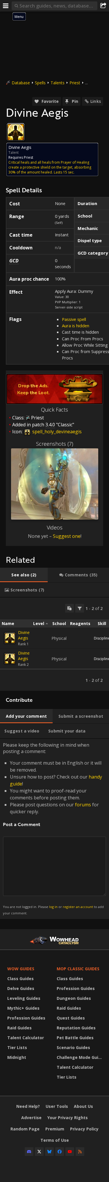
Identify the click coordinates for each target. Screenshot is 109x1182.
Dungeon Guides (74, 998)
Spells (40, 82)
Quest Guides (71, 1018)
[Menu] (6, 6)
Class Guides (20, 978)
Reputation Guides (76, 1028)
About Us (83, 1106)
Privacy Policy (84, 1129)
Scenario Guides (73, 1047)
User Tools (57, 1106)
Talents (58, 82)
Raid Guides (19, 1028)
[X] (39, 1151)
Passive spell (74, 319)
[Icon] (16, 132)
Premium (54, 1129)
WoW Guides (20, 968)
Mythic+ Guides (23, 1008)
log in (53, 907)
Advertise (31, 1117)
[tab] (24, 575)
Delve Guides (20, 988)
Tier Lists (17, 1047)
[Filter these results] (79, 608)
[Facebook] (59, 1151)
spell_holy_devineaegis (56, 431)
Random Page (25, 1129)
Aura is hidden (75, 325)
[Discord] (29, 1151)
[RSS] (80, 1151)
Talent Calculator (25, 1037)
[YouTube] (69, 1151)
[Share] (103, 6)
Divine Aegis (24, 635)
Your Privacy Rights (67, 1117)
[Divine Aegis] (9, 638)
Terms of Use (54, 1140)
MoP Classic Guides (78, 968)
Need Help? (28, 1106)
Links (95, 101)
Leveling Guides (23, 998)
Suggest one (67, 536)
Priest (74, 82)
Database (21, 82)
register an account (78, 907)
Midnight (16, 1057)
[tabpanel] (54, 644)
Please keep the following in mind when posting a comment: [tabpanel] (53, 828)
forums (83, 804)
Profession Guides (26, 1018)
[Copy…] (69, 608)
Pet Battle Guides (75, 1037)
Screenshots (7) (54, 443)
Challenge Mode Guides (80, 1057)
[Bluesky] (49, 1151)
